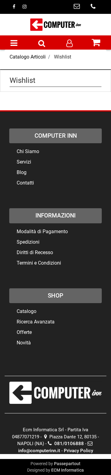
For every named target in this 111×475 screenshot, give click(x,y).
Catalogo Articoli (28, 57)
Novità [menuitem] (24, 343)
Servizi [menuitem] (24, 162)
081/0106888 (68, 443)
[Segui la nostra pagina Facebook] (14, 7)
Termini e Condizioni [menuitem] (39, 263)
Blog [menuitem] (22, 172)
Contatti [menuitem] (25, 183)
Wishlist (62, 57)
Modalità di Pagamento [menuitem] (42, 231)
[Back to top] (94, 458)
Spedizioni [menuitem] (28, 242)
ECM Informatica (67, 470)
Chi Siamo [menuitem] (28, 151)
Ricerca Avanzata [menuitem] (36, 322)
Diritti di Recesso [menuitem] (35, 252)
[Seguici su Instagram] (24, 7)
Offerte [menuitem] (24, 332)
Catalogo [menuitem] (26, 311)
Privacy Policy (78, 450)
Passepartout (67, 463)
